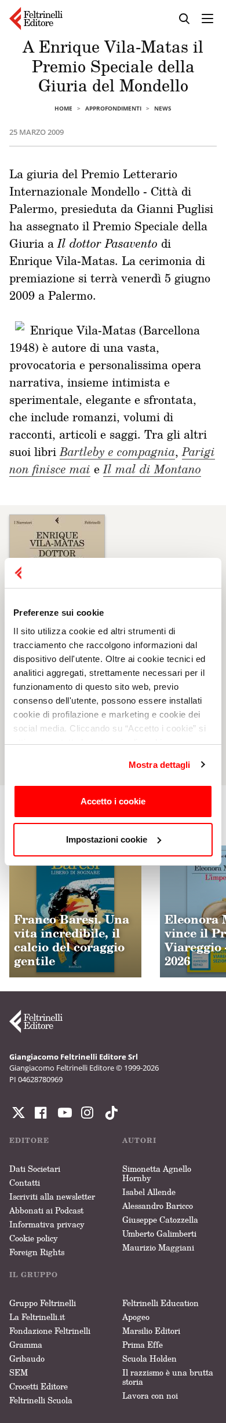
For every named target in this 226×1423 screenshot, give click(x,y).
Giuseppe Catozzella (160, 1220)
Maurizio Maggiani (158, 1247)
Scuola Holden (149, 1358)
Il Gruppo (33, 1274)
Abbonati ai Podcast (46, 1210)
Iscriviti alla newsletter (52, 1196)
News (163, 108)
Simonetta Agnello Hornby (156, 1173)
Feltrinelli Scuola (40, 1400)
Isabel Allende (149, 1192)
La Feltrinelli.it (37, 1317)
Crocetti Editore (38, 1386)
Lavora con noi (150, 1395)
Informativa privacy (47, 1224)
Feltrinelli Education (160, 1303)
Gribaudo (27, 1358)
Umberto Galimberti (159, 1233)
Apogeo (136, 1317)
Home (63, 108)
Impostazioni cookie (106, 839)
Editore (29, 1140)
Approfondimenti (113, 108)
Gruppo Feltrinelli (42, 1303)
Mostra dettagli (160, 765)
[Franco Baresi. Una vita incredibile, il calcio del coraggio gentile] (75, 911)
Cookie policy (33, 1238)
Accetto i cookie (113, 801)
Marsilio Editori (151, 1331)
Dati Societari (34, 1169)
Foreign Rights (36, 1252)
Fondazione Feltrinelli (49, 1331)
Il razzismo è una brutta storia (167, 1377)
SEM (18, 1372)
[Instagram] (109, 1113)
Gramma (25, 1345)
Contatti (24, 1182)
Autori (139, 1140)
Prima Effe (142, 1345)
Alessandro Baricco (157, 1206)
